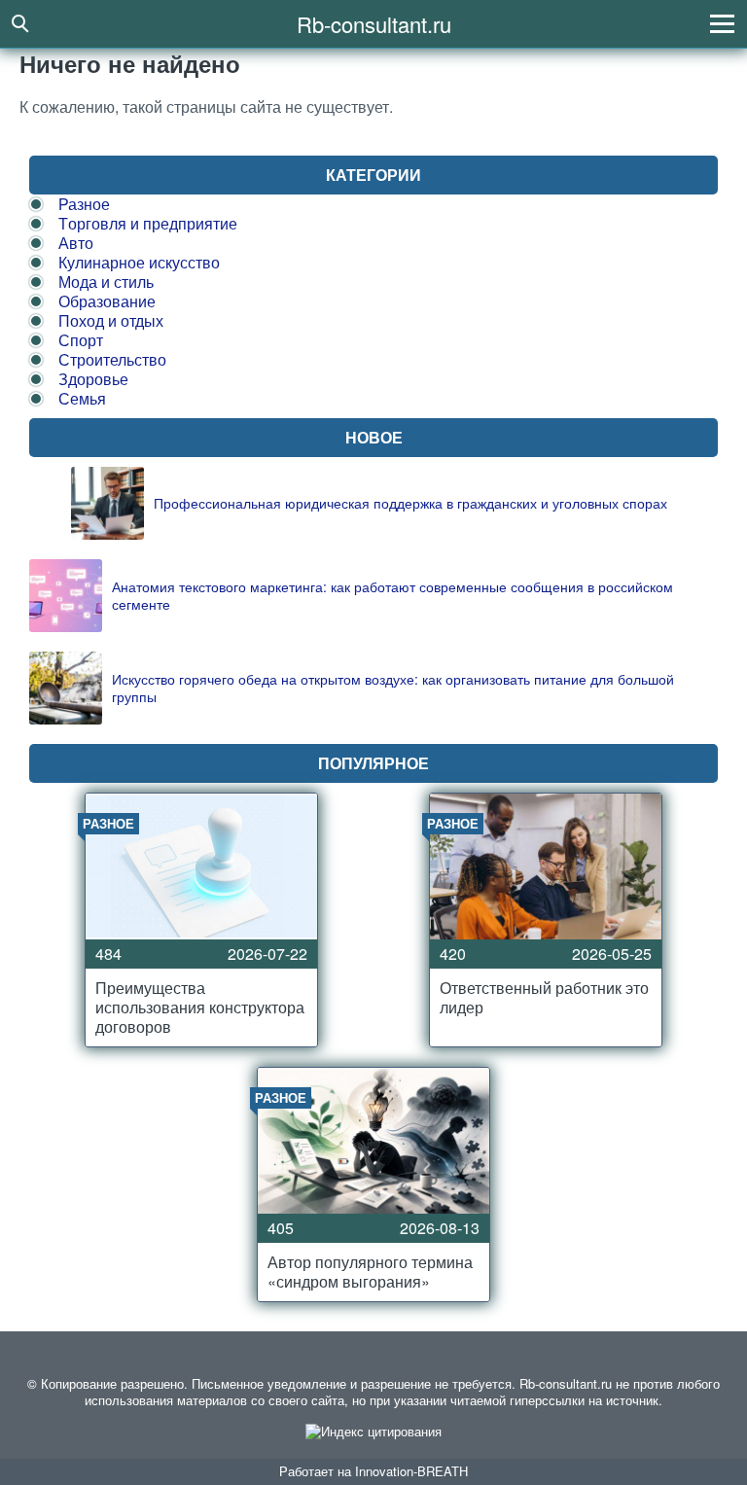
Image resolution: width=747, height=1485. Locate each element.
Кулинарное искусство (139, 262)
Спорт (80, 340)
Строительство (112, 359)
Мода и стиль (106, 281)
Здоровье (93, 379)
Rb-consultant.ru (374, 24)
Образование (107, 301)
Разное (84, 204)
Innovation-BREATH (411, 1471)
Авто (75, 242)
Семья (82, 398)
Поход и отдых (110, 320)
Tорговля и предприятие (147, 223)
